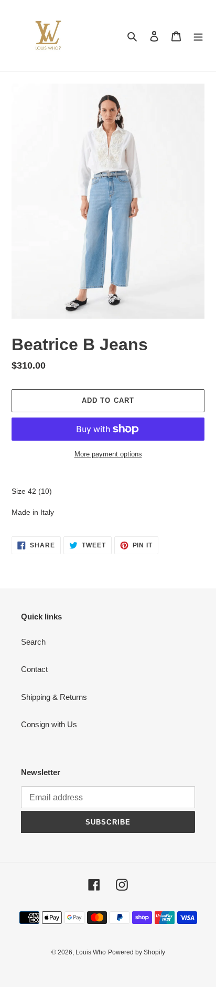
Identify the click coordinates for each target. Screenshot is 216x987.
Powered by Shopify (136, 952)
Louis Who (90, 952)
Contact (34, 669)
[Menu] (198, 36)
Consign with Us (49, 724)
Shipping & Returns (54, 697)
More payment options (108, 454)
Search (33, 641)
